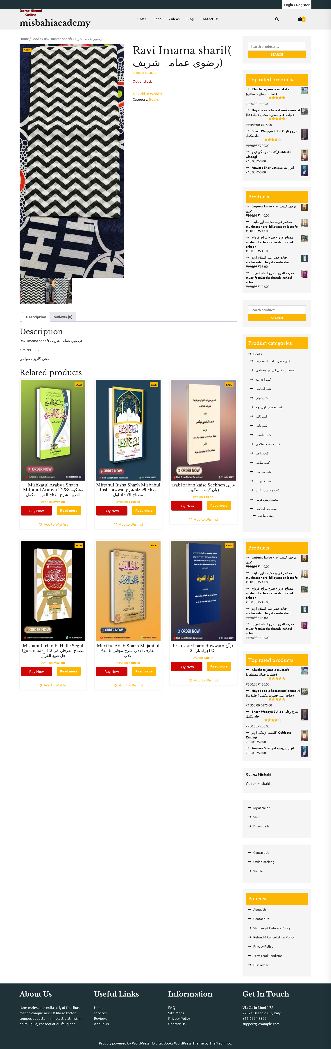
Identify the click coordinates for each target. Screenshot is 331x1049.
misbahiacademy (55, 23)
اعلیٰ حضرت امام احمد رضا (273, 361)
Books (36, 38)
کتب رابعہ (262, 453)
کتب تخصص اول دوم (269, 407)
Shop (158, 19)
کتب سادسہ (263, 472)
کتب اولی (262, 398)
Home (142, 19)
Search (277, 54)
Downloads (261, 826)
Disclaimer (260, 965)
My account (261, 808)
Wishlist (259, 871)
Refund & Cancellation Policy (274, 937)
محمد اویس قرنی (267, 499)
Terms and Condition (268, 956)
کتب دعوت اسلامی (268, 444)
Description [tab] (36, 316)
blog (190, 19)
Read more (68, 510)
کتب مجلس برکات (268, 490)
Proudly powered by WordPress (124, 1043)
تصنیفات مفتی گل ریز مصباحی (275, 370)
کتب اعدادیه (263, 379)
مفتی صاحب (266, 515)
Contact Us (210, 19)
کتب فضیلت (263, 481)
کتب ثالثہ (261, 416)
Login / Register (297, 4)
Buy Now (36, 510)
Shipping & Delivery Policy (271, 928)
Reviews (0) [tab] (62, 316)
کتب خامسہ (263, 435)
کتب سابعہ (263, 462)
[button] (148, 93)
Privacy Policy (263, 946)
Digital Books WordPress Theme (178, 1043)
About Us (259, 909)
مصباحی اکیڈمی (266, 508)
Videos (174, 19)
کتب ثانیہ (261, 425)
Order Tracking (263, 862)
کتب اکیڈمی (263, 388)
